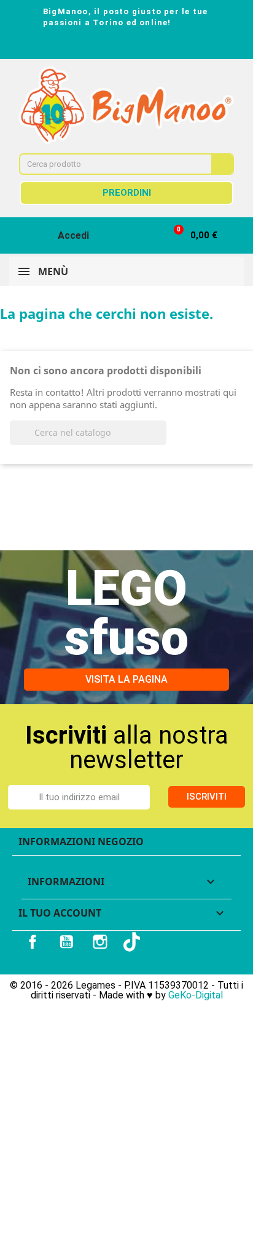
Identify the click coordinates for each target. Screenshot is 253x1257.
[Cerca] (222, 164)
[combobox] (107, 164)
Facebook (32, 942)
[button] (190, 235)
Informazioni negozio (81, 841)
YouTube (66, 942)
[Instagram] (115, 45)
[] (161, 441)
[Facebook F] (93, 45)
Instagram (100, 942)
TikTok (133, 942)
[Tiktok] (160, 45)
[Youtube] (137, 45)
